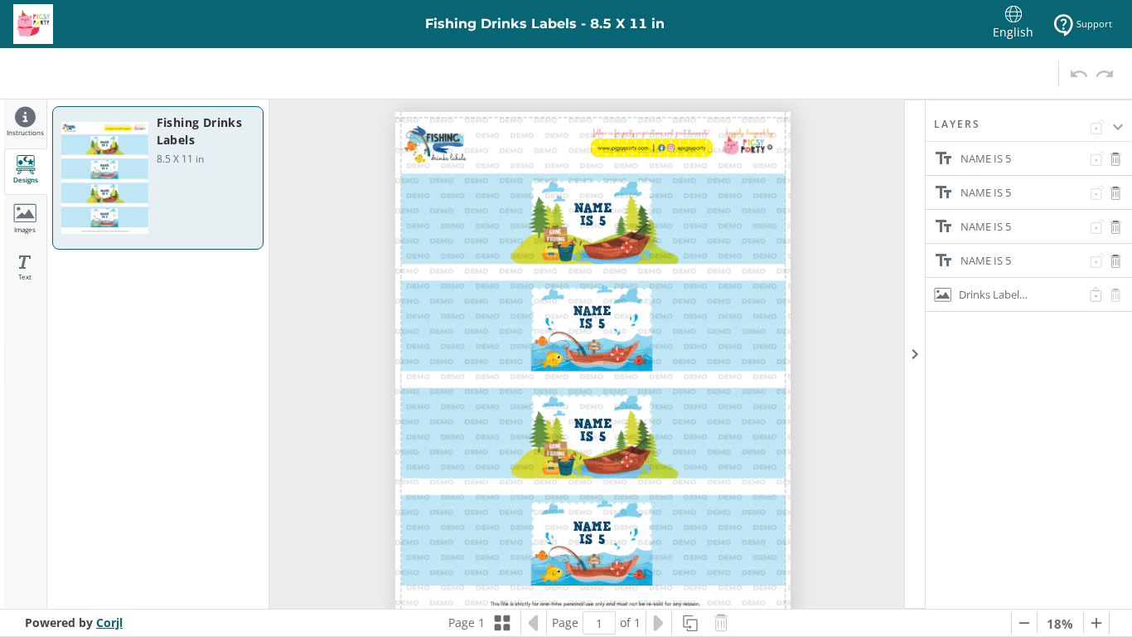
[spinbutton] (599, 623)
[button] (1029, 129)
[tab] (25, 124)
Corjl (109, 622)
